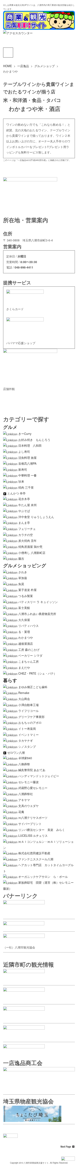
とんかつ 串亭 (16, 493)
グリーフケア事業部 (31, 717)
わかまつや (25, 637)
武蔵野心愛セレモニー (32, 788)
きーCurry (24, 434)
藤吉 (21, 558)
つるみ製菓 (25, 596)
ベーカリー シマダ (30, 655)
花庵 (21, 812)
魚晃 (21, 584)
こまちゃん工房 (28, 661)
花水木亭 (24, 499)
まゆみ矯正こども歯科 (32, 687)
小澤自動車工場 (28, 705)
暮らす (10, 680)
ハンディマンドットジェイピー (38, 776)
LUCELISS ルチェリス (33, 835)
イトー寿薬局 (27, 728)
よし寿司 (24, 451)
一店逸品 (23, 66)
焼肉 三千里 (26, 487)
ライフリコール (28, 711)
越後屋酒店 (25, 643)
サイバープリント (30, 824)
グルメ (10, 427)
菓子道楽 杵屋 (27, 590)
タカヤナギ (25, 740)
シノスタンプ (27, 746)
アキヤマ (24, 800)
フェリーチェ (27, 529)
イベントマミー (28, 735)
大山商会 (24, 699)
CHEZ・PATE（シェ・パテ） (37, 673)
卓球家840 (25, 758)
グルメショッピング (24, 565)
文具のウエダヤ (28, 806)
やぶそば (24, 511)
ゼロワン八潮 (16, 752)
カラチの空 (25, 535)
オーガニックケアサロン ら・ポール (43, 876)
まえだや (24, 667)
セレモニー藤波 (28, 782)
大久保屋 (24, 620)
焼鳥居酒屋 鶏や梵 (30, 546)
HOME (7, 66)
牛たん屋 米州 (27, 505)
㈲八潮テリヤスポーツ (32, 817)
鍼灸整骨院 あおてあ (31, 770)
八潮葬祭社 (25, 794)
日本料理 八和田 (30, 445)
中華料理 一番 (27, 475)
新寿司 (22, 469)
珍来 (21, 481)
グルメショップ (44, 66)
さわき (22, 572)
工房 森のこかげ (29, 649)
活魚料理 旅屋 (27, 457)
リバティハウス (28, 626)
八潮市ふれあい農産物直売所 (37, 614)
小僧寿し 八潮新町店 (31, 553)
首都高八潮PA (27, 463)
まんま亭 (24, 523)
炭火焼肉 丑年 (27, 540)
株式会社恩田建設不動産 (34, 853)
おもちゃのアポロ (30, 722)
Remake (23, 693)
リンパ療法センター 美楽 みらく (41, 830)
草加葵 (22, 578)
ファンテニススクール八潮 (35, 859)
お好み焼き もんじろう (34, 440)
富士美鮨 (24, 608)
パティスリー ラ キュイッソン (38, 602)
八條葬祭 (24, 764)
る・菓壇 (24, 632)
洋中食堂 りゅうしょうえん (36, 517)
